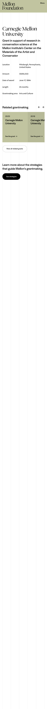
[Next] (43, 107)
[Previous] (39, 107)
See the (10, 136)
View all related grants (15, 148)
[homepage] (12, 6)
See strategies (11, 176)
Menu (42, 3)
